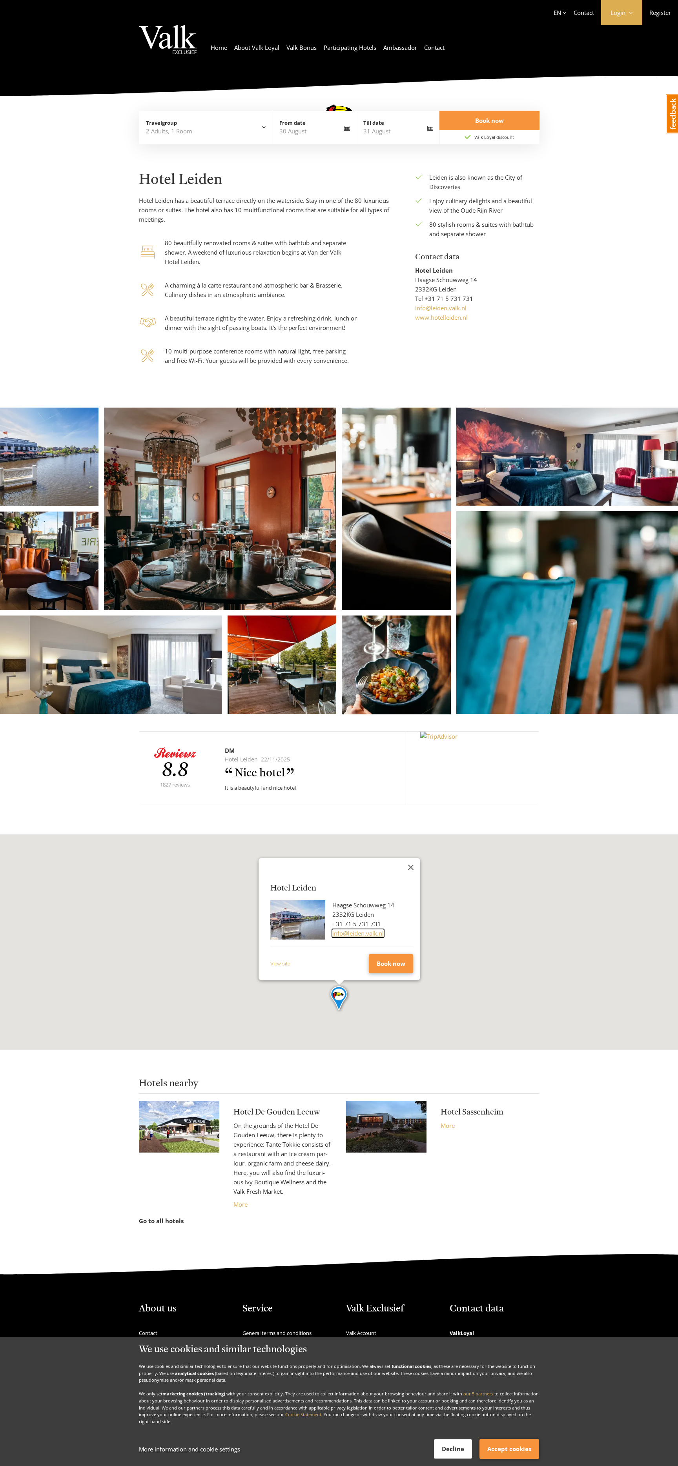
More (240, 1204)
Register (660, 12)
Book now (391, 963)
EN (557, 12)
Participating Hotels (350, 47)
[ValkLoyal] (168, 44)
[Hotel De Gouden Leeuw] (179, 1155)
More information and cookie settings (189, 1449)
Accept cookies (509, 1449)
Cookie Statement (303, 1414)
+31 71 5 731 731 (449, 298)
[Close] (410, 867)
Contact (584, 12)
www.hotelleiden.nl (441, 317)
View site (280, 964)
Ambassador (400, 47)
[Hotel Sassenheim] (386, 1126)
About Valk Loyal (256, 47)
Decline (453, 1449)
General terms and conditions (277, 1333)
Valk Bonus (301, 47)
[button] (339, 999)
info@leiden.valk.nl (441, 308)
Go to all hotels (161, 1221)
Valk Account (361, 1333)
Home (219, 47)
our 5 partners (478, 1394)
